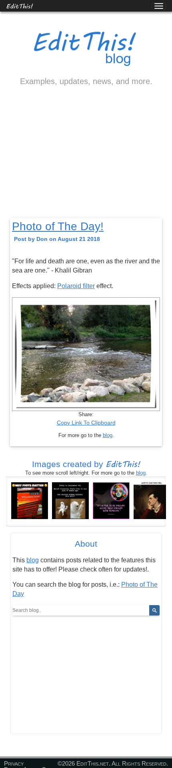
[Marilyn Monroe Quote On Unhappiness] (111, 500)
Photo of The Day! (58, 226)
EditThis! (19, 6)
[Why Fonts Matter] (29, 500)
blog (107, 435)
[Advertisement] (86, 159)
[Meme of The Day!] (70, 500)
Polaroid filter (76, 286)
